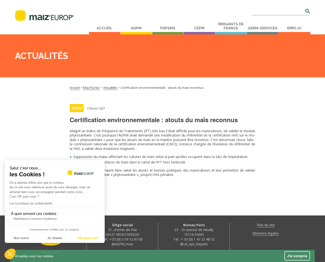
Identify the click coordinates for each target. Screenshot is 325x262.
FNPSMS (167, 28)
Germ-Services (262, 28)
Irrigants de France (231, 26)
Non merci (21, 238)
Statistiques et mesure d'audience (35, 218)
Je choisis (54, 238)
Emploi (294, 28)
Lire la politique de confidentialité (31, 203)
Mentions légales (265, 233)
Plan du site (266, 225)
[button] (10, 254)
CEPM (199, 28)
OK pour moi (88, 238)
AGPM (136, 28)
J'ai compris (297, 255)
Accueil (105, 28)
